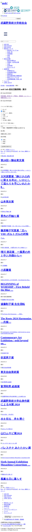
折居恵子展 (7, 357)
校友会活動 (7, 59)
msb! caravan (7, 47)
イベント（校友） (8, 113)
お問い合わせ (8, 82)
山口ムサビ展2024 (11, 433)
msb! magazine (8, 45)
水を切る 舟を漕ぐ (13, 418)
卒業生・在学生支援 (13, 62)
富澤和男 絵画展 (10, 386)
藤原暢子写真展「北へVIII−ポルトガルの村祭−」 (14, 234)
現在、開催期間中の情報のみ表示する (14, 128)
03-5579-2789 (7, 525)
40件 (4, 141)
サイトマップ (8, 513)
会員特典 (9, 65)
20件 (4, 139)
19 (7, 151)
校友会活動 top (11, 60)
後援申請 (9, 74)
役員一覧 (9, 52)
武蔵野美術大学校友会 (14, 22)
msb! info (6, 44)
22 (10, 151)
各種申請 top (10, 70)
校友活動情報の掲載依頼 (14, 75)
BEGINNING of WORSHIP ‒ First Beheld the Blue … (15, 286)
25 (14, 151)
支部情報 (9, 53)
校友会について (8, 48)
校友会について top (12, 50)
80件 (4, 143)
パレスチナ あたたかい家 (16, 447)
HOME (3, 85)
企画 (8, 64)
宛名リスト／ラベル (13, 77)
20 (8, 151)
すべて (5, 109)
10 (4, 151)
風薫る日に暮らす (11, 478)
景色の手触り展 (10, 216)
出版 (4, 115)
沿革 (8, 57)
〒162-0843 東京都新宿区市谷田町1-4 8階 (13, 524)
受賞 (4, 118)
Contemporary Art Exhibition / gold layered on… (14, 340)
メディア (5, 116)
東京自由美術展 (10, 372)
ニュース (6, 81)
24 (13, 151)
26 (16, 151)
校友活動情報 (10, 85)
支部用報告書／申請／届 (14, 79)
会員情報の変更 (11, 72)
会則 (8, 55)
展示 (4, 111)
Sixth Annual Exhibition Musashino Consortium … (15, 463)
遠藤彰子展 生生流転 (13, 304)
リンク (6, 511)
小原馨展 (6, 269)
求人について (11, 67)
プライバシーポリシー (10, 509)
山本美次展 (7, 201)
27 (17, 151)
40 (19, 151)
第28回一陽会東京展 (12, 160)
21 (9, 151)
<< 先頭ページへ (9, 149)
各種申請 (6, 69)
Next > (23, 151)
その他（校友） (7, 120)
